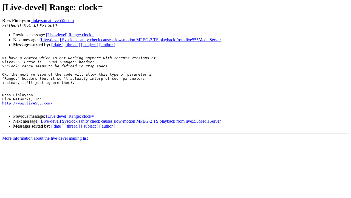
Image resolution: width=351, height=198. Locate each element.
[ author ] (107, 44)
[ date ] (57, 44)
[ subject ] (89, 44)
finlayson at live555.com (52, 20)
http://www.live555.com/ (27, 103)
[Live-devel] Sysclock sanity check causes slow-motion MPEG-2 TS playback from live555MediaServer (130, 39)
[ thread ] (72, 44)
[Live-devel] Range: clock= (70, 34)
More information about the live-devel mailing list (45, 138)
